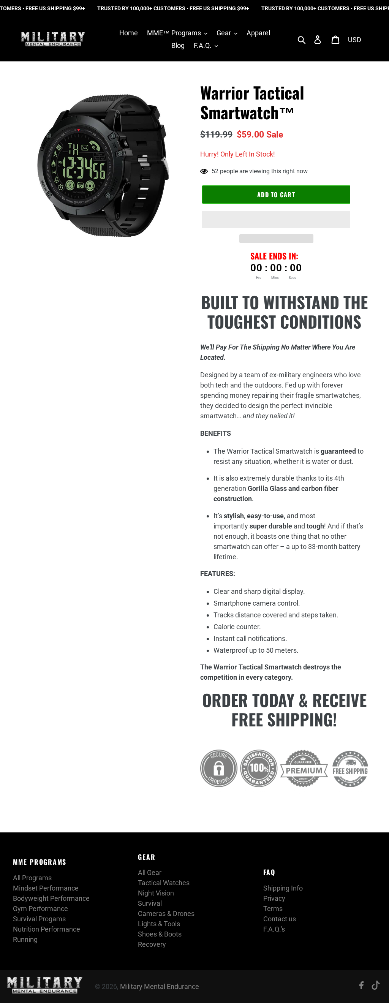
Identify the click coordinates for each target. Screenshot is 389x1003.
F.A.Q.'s (274, 929)
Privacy (274, 898)
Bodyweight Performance (51, 898)
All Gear (149, 872)
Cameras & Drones (166, 914)
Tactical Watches (164, 883)
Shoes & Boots (160, 934)
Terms (273, 909)
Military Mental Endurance (159, 986)
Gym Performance (40, 909)
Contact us (279, 919)
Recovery (152, 944)
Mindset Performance (46, 888)
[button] (276, 219)
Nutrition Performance (46, 929)
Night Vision (156, 893)
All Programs (32, 878)
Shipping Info (283, 888)
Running (25, 939)
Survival (150, 903)
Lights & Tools (159, 924)
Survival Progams (39, 919)
